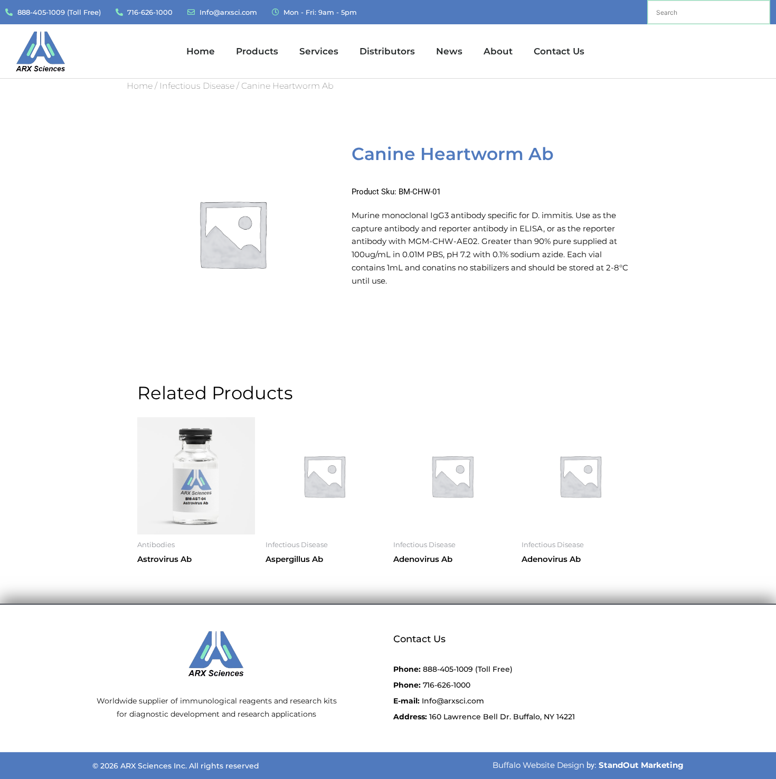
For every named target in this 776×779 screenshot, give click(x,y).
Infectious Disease (196, 86)
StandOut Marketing (641, 765)
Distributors (387, 51)
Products (257, 51)
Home (200, 51)
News (449, 51)
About (498, 51)
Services (318, 51)
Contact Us (559, 51)
